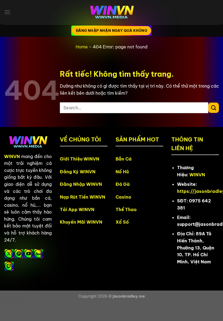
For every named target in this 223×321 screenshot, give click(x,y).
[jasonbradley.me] (111, 12)
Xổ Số (122, 222)
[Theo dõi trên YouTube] (28, 253)
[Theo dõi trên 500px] (38, 253)
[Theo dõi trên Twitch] (9, 266)
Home (82, 47)
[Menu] (7, 12)
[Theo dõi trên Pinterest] (18, 253)
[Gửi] (213, 108)
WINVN (12, 156)
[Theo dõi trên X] (9, 253)
